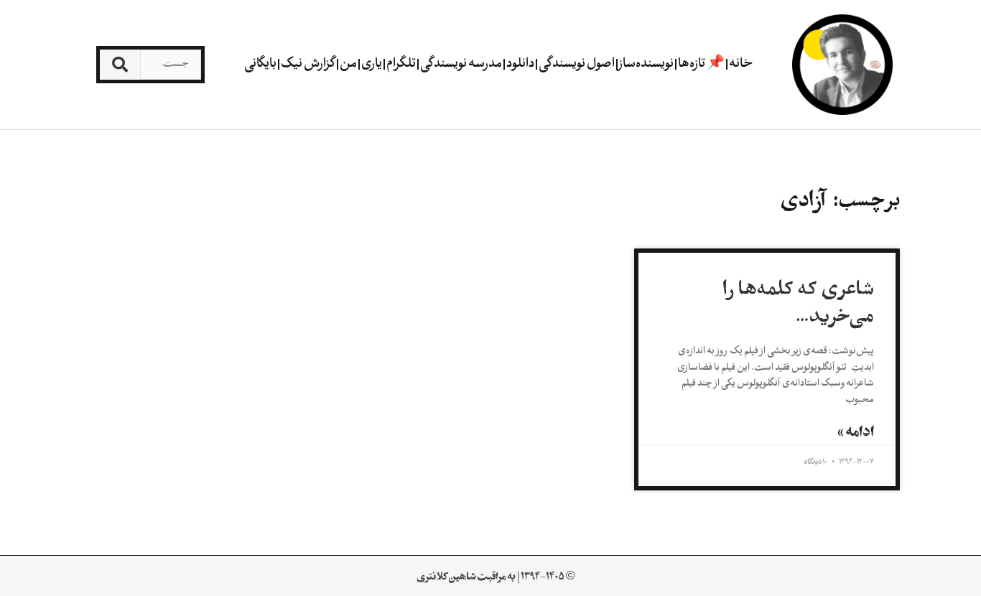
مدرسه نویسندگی (461, 64)
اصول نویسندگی (577, 64)
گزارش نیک (308, 64)
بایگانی (260, 64)
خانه (741, 64)
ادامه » (855, 431)
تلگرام (401, 64)
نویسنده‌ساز (646, 64)
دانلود (520, 64)
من (348, 64)
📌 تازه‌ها (701, 64)
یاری (371, 64)
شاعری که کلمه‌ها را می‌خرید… (798, 302)
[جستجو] (119, 65)
